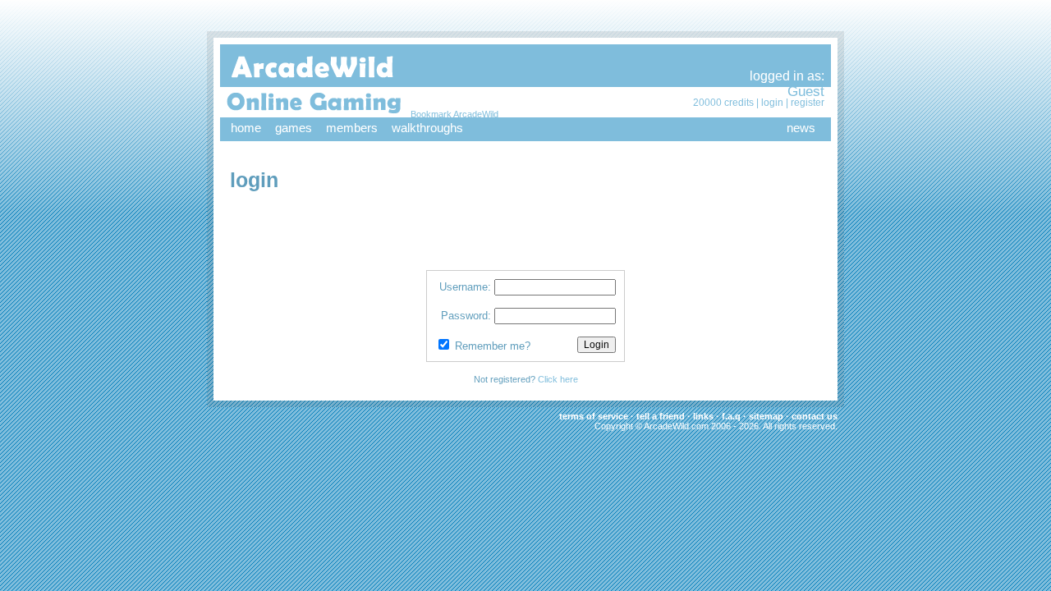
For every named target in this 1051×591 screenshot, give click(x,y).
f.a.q (731, 416)
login (772, 102)
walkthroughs (427, 128)
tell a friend (660, 416)
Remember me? (492, 346)
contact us (815, 416)
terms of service (593, 416)
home (246, 128)
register (807, 102)
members (352, 128)
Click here (558, 379)
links (703, 416)
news (801, 128)
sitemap (766, 416)
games (293, 128)
